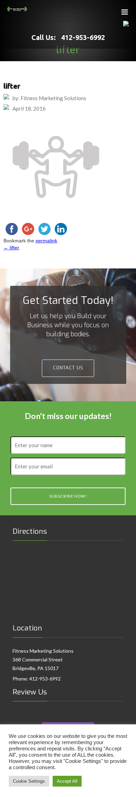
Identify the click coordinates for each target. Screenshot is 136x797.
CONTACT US (68, 368)
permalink (46, 240)
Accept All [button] (67, 781)
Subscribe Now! (68, 496)
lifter (11, 247)
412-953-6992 (45, 679)
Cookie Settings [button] (29, 781)
